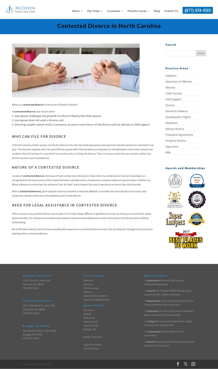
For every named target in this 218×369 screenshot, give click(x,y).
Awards (87, 314)
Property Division (175, 140)
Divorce (169, 105)
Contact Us (171, 11)
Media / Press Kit (92, 337)
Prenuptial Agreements (179, 135)
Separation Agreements (96, 299)
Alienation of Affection (178, 81)
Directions (89, 317)
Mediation (171, 123)
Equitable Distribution (95, 295)
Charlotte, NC (91, 325)
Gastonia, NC (90, 321)
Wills (168, 152)
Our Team (93, 11)
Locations (113, 11)
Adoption (171, 75)
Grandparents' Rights (178, 117)
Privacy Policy (90, 348)
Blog (157, 11)
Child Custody (173, 93)
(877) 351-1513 (198, 10)
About (75, 11)
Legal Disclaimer (92, 344)
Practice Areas (137, 11)
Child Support (173, 99)
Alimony (170, 87)
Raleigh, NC (89, 329)
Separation (171, 146)
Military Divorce (174, 129)
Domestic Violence (176, 111)
